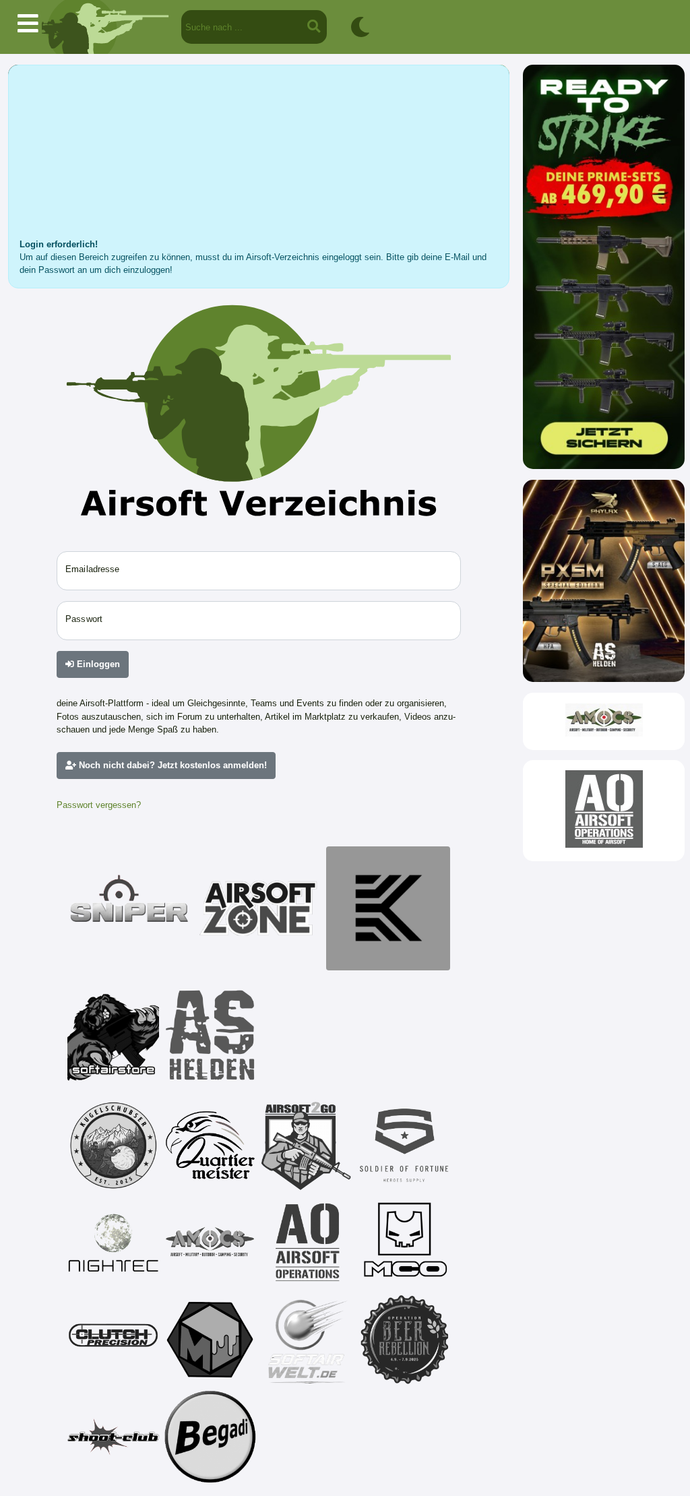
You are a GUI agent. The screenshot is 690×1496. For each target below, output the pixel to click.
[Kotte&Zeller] (388, 908)
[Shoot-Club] (113, 1437)
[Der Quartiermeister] (210, 1145)
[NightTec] (113, 1242)
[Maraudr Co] (404, 1242)
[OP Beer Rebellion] (404, 1339)
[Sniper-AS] (129, 908)
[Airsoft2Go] (307, 1145)
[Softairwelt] (307, 1339)
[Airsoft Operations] (307, 1242)
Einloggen (97, 664)
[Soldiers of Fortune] (404, 1145)
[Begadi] (210, 1437)
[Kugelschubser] (113, 1145)
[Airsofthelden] (210, 1035)
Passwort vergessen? (99, 805)
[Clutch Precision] (113, 1339)
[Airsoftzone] (259, 908)
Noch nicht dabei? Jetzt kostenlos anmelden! (171, 765)
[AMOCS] (210, 1242)
